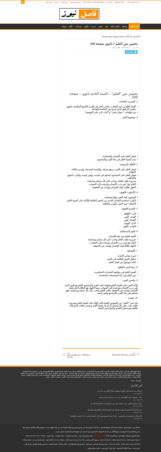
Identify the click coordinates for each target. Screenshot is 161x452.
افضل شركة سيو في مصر (75, 375)
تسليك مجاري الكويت (124, 377)
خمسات (58, 377)
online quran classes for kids (75, 440)
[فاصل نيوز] (80, 13)
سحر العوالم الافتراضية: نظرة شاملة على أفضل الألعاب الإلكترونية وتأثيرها (115, 410)
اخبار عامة (114, 26)
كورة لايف (89, 444)
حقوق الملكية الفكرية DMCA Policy (93, 2)
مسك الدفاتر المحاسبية (124, 448)
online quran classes (119, 440)
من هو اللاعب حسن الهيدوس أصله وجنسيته (79, 355)
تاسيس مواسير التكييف (40, 444)
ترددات (78, 26)
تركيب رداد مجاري (98, 377)
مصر (100, 26)
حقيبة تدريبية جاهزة (94, 448)
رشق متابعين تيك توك (86, 436)
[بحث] (23, 2)
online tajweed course (32, 436)
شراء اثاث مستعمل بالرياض (112, 375)
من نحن (56, 2)
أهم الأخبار (134, 26)
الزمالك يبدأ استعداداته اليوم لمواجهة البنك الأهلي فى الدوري (119, 391)
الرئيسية (136, 36)
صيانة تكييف (50, 436)
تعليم (86, 26)
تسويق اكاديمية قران (92, 440)
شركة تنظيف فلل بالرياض (133, 371)
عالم (71, 26)
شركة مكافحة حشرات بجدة (132, 373)
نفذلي (48, 377)
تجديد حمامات (86, 377)
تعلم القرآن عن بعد (39, 440)
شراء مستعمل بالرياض (100, 444)
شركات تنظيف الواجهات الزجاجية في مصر (52, 375)
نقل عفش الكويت (32, 375)
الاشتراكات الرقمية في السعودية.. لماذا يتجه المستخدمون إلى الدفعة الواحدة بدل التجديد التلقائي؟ (106, 416)
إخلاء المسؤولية (119, 2)
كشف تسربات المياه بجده (95, 371)
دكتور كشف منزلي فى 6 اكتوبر (71, 377)
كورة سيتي (104, 448)
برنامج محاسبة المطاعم (30, 371)
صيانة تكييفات (59, 436)
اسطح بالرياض (127, 375)
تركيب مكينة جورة (110, 377)
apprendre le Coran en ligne (55, 440)
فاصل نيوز (49, 2)
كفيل (52, 377)
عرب (93, 26)
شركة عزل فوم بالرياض (76, 373)
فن (106, 26)
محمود (134, 47)
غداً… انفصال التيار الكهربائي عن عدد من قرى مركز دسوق (120, 397)
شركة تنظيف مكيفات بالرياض (114, 371)
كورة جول (112, 448)
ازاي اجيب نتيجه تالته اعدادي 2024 (123, 354)
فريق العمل (64, 2)
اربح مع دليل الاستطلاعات (76, 444)
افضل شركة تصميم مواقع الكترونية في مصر (53, 371)
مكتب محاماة (63, 444)
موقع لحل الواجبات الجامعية (93, 375)
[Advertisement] (101, 72)
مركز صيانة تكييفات (71, 436)
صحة (64, 26)
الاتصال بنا (109, 2)
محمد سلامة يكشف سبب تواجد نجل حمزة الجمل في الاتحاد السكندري (116, 403)
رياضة (124, 26)
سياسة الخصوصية (75, 2)
